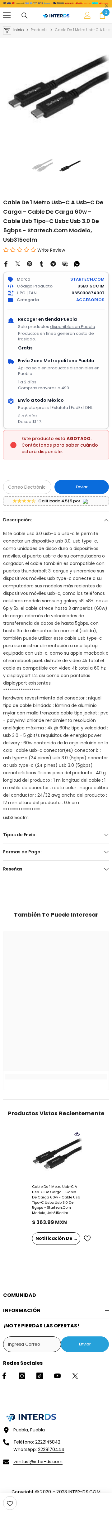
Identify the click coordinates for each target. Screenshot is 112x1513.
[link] (10, 1503)
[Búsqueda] (24, 15)
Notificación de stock (57, 1238)
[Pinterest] (29, 263)
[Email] (65, 263)
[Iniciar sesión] (87, 15)
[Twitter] (18, 263)
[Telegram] (53, 263)
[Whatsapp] (77, 263)
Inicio (18, 29)
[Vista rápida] (77, 1134)
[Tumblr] (41, 263)
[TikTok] (40, 1376)
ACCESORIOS (90, 300)
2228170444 (51, 1449)
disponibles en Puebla (72, 327)
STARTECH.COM (87, 279)
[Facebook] (6, 263)
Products (39, 29)
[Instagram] (22, 1376)
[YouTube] (57, 1376)
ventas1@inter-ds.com (38, 1461)
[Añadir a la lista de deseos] (87, 1238)
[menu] (7, 15)
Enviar (82, 487)
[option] (56, 91)
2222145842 (47, 1442)
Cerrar (106, 6)
